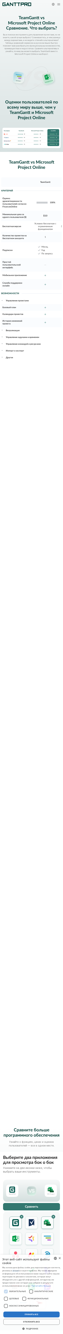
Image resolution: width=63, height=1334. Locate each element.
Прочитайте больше (41, 1285)
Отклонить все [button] (31, 1321)
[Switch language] (53, 4)
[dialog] (31, 1294)
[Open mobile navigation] (59, 4)
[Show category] (2, 300)
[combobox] (55, 1258)
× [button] (59, 1258)
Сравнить (31, 1206)
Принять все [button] (31, 1314)
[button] (31, 1328)
